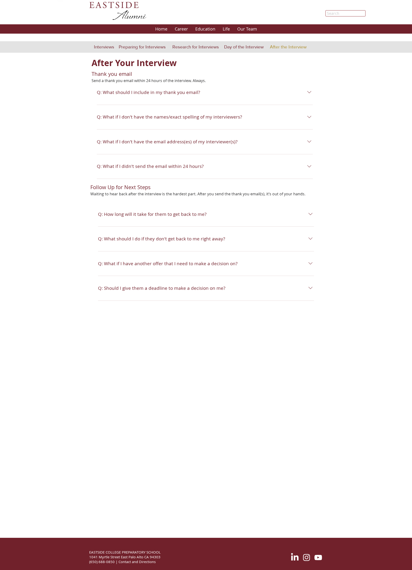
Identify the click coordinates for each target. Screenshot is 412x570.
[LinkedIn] (294, 557)
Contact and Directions (137, 561)
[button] (181, 29)
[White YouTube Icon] (318, 557)
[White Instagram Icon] (306, 557)
